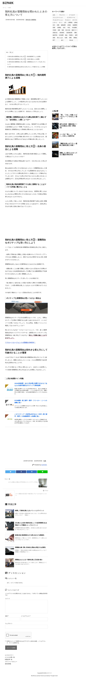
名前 (7, 616)
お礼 (54, 15)
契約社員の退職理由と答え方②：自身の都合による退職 (23, 59)
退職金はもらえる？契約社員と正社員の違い (29, 559)
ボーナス (74, 20)
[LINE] (42, 471)
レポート (55, 22)
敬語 (63, 30)
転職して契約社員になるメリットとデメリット (29, 510)
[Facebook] (21, 471)
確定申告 (55, 35)
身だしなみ (60, 37)
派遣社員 (55, 32)
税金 (66, 35)
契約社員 (28, 19)
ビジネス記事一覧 (10, 657)
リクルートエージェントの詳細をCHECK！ (20, 342)
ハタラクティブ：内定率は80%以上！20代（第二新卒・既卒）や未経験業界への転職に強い (31, 415)
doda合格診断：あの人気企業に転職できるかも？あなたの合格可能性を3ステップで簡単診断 (31, 384)
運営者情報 (8, 664)
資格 (54, 37)
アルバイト (62, 15)
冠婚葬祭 (75, 25)
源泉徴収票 (69, 32)
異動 (75, 32)
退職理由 (33, 19)
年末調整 (74, 27)
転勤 (66, 37)
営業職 (59, 27)
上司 (65, 22)
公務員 (69, 25)
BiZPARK (44, 465)
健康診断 (63, 25)
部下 (54, 40)
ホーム (4, 7)
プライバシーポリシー (11, 661)
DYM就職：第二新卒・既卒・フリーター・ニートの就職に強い (31, 401)
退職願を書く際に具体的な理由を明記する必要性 (30, 547)
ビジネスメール (71, 17)
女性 (64, 27)
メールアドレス (25, 616)
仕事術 (75, 22)
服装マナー (74, 30)
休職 (58, 25)
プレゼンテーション (58, 20)
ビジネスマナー (9, 655)
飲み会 (71, 40)
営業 (54, 27)
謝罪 (76, 35)
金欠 (62, 40)
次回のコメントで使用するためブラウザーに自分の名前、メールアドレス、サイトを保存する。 (26, 642)
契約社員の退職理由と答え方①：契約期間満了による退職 (23, 56)
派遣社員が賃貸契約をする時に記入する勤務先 (29, 535)
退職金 (75, 37)
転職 (9, 7)
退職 (70, 37)
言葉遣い (71, 35)
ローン (60, 22)
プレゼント (68, 20)
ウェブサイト (8, 623)
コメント (7, 598)
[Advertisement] (26, 37)
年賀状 (54, 30)
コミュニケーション (58, 17)
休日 (54, 25)
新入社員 (68, 30)
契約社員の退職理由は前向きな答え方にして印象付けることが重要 (26, 66)
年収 (69, 27)
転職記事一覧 (8, 659)
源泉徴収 (62, 32)
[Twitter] (10, 471)
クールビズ (72, 15)
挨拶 (59, 30)
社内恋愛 (61, 35)
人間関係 (70, 22)
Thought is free (54, 675)
